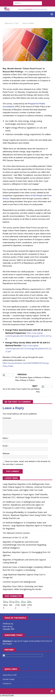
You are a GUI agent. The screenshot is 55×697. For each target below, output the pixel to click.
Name (5, 438)
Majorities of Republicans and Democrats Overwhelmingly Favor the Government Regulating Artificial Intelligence (24, 545)
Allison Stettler (28, 23)
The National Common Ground (16, 533)
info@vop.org (8, 624)
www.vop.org (7, 626)
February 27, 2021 (12, 23)
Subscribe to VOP (10, 675)
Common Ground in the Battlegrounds (19, 582)
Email (5, 446)
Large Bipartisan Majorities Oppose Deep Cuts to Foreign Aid (24, 576)
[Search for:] (27, 3)
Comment (7, 418)
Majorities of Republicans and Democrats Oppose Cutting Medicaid (24, 561)
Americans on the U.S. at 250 (15, 537)
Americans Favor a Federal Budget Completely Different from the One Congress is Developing (27, 568)
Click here (7, 641)
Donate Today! (9, 679)
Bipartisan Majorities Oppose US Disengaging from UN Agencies (26, 553)
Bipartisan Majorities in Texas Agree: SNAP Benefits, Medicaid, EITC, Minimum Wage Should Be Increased (25, 496)
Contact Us (7, 683)
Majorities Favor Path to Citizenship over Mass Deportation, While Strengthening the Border (23, 588)
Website (6, 453)
